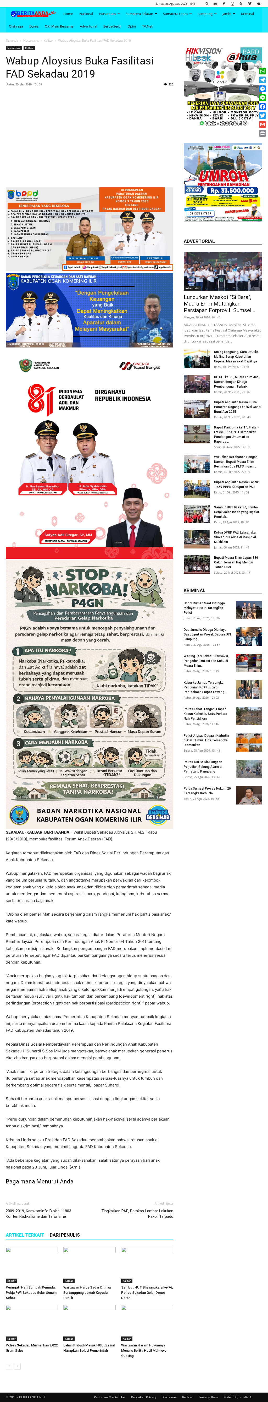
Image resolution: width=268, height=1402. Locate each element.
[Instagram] (232, 3)
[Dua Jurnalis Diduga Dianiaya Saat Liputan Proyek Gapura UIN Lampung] (249, 636)
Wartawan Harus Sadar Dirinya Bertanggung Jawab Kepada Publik (87, 1292)
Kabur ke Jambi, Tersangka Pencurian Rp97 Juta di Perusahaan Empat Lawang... (205, 687)
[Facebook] (224, 3)
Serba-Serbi (112, 26)
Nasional (86, 13)
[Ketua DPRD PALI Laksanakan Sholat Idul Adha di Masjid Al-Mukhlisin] (197, 539)
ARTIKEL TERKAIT (25, 1235)
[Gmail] (262, 124)
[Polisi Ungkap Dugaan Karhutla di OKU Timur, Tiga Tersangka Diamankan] (249, 742)
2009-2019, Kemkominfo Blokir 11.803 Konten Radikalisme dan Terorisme (38, 1214)
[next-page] (17, 1366)
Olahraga (16, 26)
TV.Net (147, 26)
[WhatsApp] (262, 71)
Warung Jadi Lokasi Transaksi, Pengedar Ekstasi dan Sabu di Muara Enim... (206, 660)
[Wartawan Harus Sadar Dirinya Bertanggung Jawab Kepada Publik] (89, 1265)
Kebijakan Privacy (144, 1397)
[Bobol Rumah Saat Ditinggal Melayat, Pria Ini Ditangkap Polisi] (249, 610)
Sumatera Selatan (139, 13)
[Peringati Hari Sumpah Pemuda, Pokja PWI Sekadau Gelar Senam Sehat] (32, 1265)
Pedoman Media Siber (110, 1397)
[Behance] (215, 3)
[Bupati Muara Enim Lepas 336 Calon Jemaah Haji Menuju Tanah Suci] (197, 564)
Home (68, 13)
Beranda (12, 40)
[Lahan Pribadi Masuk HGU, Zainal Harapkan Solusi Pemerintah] (89, 1323)
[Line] (262, 97)
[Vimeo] (250, 3)
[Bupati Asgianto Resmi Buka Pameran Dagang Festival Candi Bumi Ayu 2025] (197, 409)
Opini (131, 26)
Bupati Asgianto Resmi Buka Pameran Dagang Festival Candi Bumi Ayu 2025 (237, 407)
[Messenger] (262, 88)
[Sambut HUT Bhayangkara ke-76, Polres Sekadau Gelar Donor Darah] (147, 1265)
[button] (207, 4)
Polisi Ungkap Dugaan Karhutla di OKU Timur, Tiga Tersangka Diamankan (206, 740)
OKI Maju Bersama (59, 26)
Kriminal (247, 13)
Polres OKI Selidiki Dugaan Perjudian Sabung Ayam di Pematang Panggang (203, 766)
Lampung (205, 13)
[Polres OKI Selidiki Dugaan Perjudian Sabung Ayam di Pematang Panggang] (249, 769)
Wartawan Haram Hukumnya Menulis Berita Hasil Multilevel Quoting (144, 1350)
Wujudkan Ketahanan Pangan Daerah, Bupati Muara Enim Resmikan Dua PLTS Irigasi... (236, 461)
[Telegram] (262, 79)
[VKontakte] (258, 3)
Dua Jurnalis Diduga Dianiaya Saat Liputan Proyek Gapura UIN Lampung (207, 634)
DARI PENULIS (65, 1235)
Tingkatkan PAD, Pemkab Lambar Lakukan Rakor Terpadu (137, 1214)
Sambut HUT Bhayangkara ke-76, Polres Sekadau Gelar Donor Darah (147, 1292)
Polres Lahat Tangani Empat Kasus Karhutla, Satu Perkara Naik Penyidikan (205, 713)
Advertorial (88, 26)
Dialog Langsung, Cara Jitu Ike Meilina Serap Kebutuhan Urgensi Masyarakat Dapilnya (236, 356)
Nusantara (107, 13)
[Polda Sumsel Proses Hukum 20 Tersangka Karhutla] (249, 795)
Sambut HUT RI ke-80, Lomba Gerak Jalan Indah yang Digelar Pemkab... (236, 512)
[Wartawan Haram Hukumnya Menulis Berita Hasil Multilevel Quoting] (147, 1323)
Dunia (33, 26)
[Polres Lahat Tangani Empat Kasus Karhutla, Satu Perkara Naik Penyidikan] (249, 716)
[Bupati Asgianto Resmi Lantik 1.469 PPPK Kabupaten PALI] (197, 489)
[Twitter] (241, 3)
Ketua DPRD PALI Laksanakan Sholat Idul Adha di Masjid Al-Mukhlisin (236, 537)
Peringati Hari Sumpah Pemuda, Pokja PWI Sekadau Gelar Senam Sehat (31, 1292)
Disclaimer (169, 1397)
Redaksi (187, 1397)
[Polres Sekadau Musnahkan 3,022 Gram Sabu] (32, 1323)
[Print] (262, 133)
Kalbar (48, 40)
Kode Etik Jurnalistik (238, 1397)
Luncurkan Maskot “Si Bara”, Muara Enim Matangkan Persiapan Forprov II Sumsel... (219, 303)
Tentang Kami (208, 1397)
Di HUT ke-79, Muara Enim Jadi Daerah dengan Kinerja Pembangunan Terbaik (236, 381)
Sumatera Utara (175, 13)
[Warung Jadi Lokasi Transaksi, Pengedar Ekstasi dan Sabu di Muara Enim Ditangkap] (249, 663)
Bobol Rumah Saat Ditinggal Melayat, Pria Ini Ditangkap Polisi (205, 608)
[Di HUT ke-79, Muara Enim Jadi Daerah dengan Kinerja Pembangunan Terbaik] (197, 384)
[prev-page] (9, 1366)
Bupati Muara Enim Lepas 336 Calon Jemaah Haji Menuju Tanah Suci (236, 562)
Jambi (226, 13)
